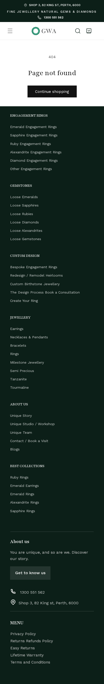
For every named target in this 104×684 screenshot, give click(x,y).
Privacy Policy (23, 634)
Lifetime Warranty (27, 655)
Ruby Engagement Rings (30, 144)
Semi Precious (22, 371)
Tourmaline (19, 387)
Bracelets (18, 345)
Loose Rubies (21, 214)
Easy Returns (22, 648)
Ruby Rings (19, 477)
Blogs (15, 449)
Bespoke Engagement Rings (33, 267)
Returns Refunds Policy (31, 641)
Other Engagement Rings (31, 169)
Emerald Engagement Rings (33, 127)
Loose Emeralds (24, 197)
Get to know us (30, 572)
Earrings (16, 329)
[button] (10, 30)
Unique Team (21, 432)
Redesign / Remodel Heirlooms (36, 275)
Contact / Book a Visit (29, 441)
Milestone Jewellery (27, 362)
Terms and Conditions (30, 662)
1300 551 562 (53, 17)
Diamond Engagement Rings (34, 160)
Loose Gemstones (25, 239)
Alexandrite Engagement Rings (36, 152)
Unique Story (21, 415)
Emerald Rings (22, 494)
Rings (14, 354)
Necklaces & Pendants (29, 337)
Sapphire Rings (22, 511)
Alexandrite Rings (24, 502)
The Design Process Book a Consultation (45, 292)
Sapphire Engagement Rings (34, 135)
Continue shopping (52, 91)
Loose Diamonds (24, 222)
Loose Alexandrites (26, 231)
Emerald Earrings (24, 486)
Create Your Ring (24, 301)
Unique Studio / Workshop (32, 424)
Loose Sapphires (24, 205)
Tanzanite (18, 379)
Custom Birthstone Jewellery (35, 284)
